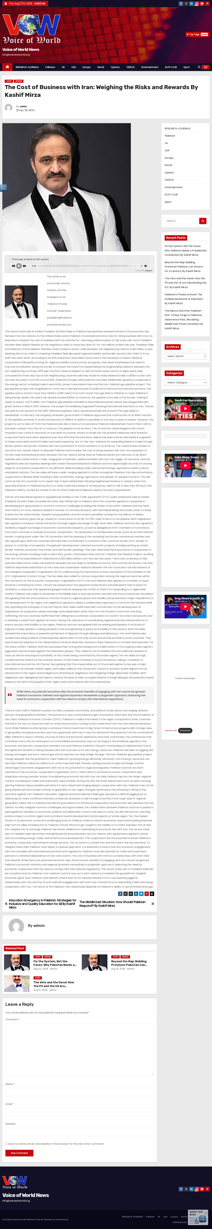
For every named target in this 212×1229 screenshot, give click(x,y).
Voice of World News (20, 49)
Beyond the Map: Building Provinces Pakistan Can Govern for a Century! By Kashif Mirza (184, 267)
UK (63, 67)
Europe (87, 67)
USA (74, 67)
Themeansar (61, 1219)
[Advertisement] (186, 537)
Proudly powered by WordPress (18, 1219)
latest (8, 81)
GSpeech (148, 270)
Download (185, 730)
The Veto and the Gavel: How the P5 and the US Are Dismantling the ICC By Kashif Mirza (185, 283)
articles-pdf (171, 730)
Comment (12, 1019)
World (100, 67)
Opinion (115, 67)
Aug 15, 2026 (118, 968)
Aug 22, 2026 (41, 968)
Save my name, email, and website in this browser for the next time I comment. (56, 1144)
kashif (204, 34)
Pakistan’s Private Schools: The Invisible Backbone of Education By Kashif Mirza (184, 299)
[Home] (7, 67)
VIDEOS (131, 67)
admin (23, 106)
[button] (199, 67)
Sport (187, 67)
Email (9, 1104)
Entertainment (150, 67)
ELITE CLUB (171, 67)
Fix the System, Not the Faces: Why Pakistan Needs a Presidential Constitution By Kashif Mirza (185, 250)
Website (10, 1124)
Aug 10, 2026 (41, 990)
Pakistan (50, 67)
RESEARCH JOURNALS (27, 67)
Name (10, 1084)
